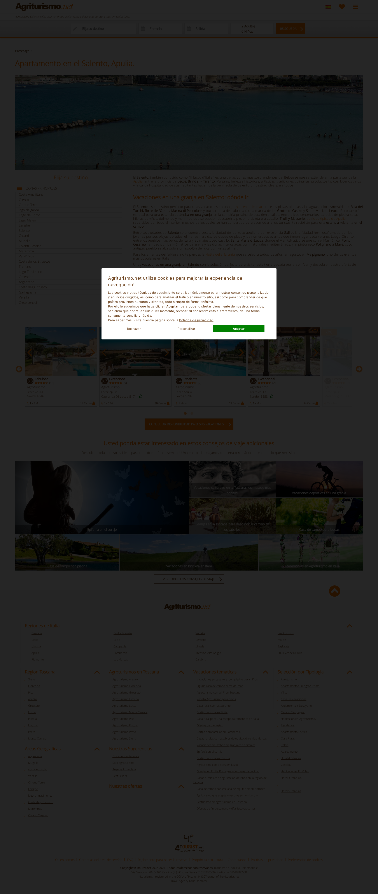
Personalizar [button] (186, 328)
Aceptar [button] (239, 328)
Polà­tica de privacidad (196, 320)
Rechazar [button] (134, 328)
